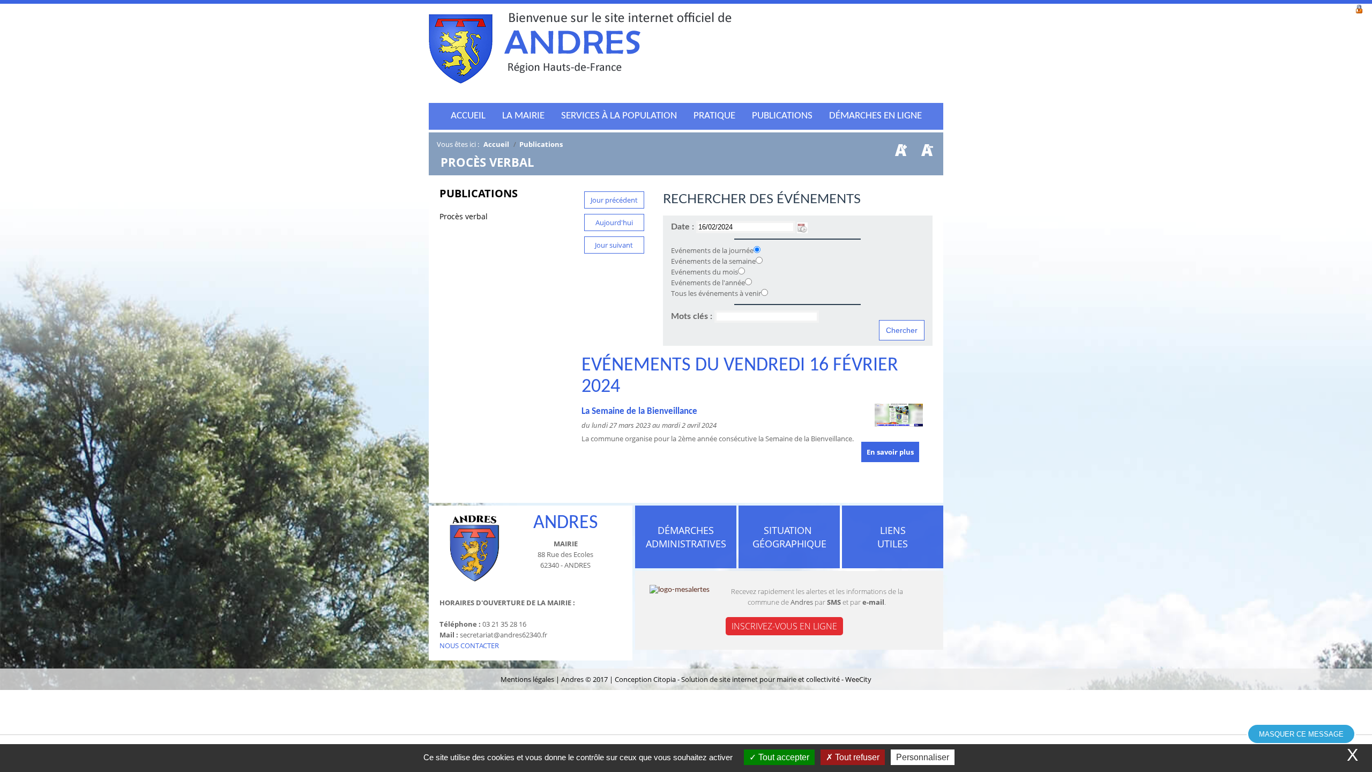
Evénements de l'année (708, 282)
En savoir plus (890, 452)
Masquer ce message (1301, 734)
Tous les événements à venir (716, 293)
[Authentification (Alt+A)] (1359, 8)
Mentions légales (528, 679)
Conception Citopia (645, 679)
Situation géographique (789, 537)
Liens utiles (892, 537)
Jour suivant (614, 245)
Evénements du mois (704, 272)
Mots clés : (692, 316)
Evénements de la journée (712, 250)
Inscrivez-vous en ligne (784, 626)
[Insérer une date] (802, 227)
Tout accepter (782, 757)
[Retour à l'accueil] (580, 51)
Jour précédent (614, 200)
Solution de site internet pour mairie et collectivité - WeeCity (776, 679)
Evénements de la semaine (713, 261)
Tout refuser (856, 757)
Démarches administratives (686, 537)
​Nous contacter (469, 645)
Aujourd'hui (614, 222)
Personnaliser (922, 757)
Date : (683, 226)
